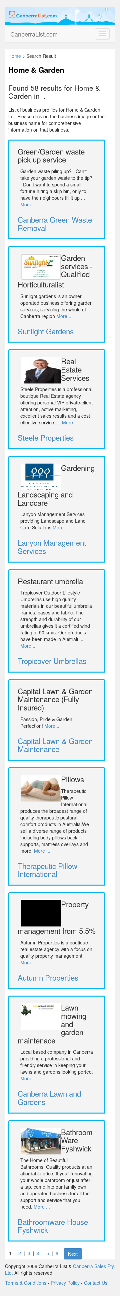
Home (14, 56)
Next (73, 1253)
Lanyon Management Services (52, 546)
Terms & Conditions (25, 1282)
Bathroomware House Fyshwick (53, 1225)
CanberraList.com (34, 34)
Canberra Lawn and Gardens (49, 1097)
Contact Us (95, 1282)
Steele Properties (46, 437)
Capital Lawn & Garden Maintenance (55, 744)
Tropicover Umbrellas (52, 660)
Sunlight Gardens (46, 331)
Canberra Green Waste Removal (55, 223)
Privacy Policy (65, 1282)
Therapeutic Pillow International (47, 869)
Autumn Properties (48, 977)
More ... (28, 204)
